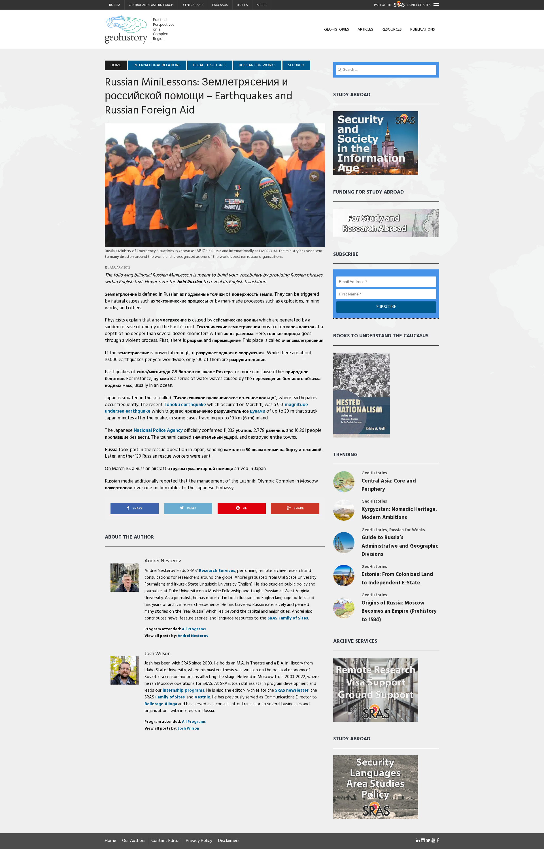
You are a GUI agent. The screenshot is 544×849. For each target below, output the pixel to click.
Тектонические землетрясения (228, 327)
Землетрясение (121, 294)
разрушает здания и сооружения (230, 353)
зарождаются (300, 327)
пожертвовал (119, 488)
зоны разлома (238, 334)
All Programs (194, 629)
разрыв (195, 340)
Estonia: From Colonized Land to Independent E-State (397, 579)
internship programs (183, 690)
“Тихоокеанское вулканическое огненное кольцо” (224, 398)
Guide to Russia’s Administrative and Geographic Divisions (400, 546)
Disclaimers (228, 840)
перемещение (226, 340)
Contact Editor (165, 840)
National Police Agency (158, 430)
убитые (243, 430)
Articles (365, 29)
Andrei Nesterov (162, 561)
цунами (161, 379)
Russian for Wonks (407, 530)
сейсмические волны (235, 320)
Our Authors (133, 840)
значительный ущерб (214, 437)
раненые (275, 430)
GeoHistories (336, 29)
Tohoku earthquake (185, 405)
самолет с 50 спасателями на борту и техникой (273, 450)
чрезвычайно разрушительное (225, 411)
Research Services (217, 570)
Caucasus (220, 5)
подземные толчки (205, 294)
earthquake (138, 411)
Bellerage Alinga (160, 704)
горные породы (283, 334)
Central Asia (193, 5)
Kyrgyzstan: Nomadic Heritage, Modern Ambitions (399, 513)
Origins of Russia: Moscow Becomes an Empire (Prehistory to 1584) (399, 611)
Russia (114, 5)
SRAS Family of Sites (287, 618)
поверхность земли (252, 294)
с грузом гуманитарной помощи (200, 469)
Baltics (242, 5)
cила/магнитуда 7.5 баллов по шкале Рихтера (185, 372)
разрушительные (247, 360)
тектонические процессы (182, 301)
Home (110, 840)
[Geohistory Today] (158, 29)
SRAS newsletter (292, 690)
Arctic (261, 5)
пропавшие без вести (127, 437)
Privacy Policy (199, 840)
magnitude (296, 405)
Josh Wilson (157, 654)
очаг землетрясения (303, 340)
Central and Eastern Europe (152, 5)
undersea (114, 411)
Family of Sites (170, 697)
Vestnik (202, 697)
